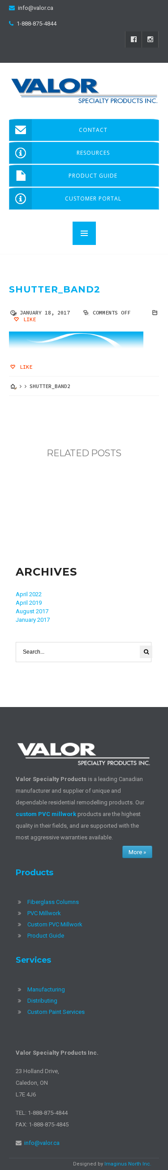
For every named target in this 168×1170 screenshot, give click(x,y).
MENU (84, 233)
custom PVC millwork (46, 814)
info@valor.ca (35, 7)
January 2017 (33, 619)
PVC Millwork (44, 913)
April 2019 (29, 602)
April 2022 (29, 594)
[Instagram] (150, 39)
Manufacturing (46, 989)
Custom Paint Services (56, 1011)
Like (28, 319)
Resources (93, 153)
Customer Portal (93, 198)
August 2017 (32, 611)
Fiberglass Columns (53, 902)
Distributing (42, 1000)
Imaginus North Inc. (127, 1164)
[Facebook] (133, 39)
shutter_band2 (54, 289)
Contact (93, 130)
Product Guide (93, 175)
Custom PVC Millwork (54, 924)
